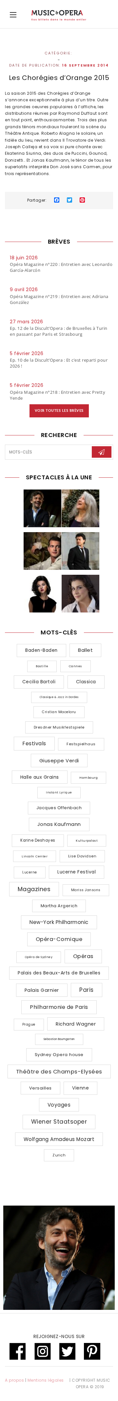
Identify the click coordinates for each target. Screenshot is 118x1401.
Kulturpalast (87, 840)
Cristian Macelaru (59, 712)
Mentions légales (46, 1380)
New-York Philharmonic (59, 922)
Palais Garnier (42, 990)
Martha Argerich (59, 906)
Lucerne (29, 872)
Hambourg (88, 777)
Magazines (34, 889)
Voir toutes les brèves (59, 411)
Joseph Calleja (21, 147)
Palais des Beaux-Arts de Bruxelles (59, 973)
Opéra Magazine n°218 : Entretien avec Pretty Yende (57, 395)
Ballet (85, 650)
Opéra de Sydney (39, 957)
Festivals (34, 743)
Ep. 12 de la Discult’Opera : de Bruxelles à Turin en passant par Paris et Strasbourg (59, 331)
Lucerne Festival (76, 872)
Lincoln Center (35, 856)
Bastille (42, 666)
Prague (28, 1024)
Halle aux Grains (39, 777)
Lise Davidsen (82, 856)
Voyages (59, 1104)
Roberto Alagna (58, 133)
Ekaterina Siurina (23, 153)
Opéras (83, 956)
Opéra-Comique (59, 939)
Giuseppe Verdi (59, 760)
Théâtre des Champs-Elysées (59, 1071)
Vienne (80, 1088)
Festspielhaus (81, 744)
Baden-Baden (41, 650)
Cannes (75, 666)
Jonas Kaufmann (50, 160)
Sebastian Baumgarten (59, 1039)
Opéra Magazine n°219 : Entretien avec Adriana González (59, 299)
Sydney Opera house (59, 1054)
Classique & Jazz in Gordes (59, 697)
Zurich (59, 1155)
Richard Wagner (76, 1024)
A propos (14, 1380)
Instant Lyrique (59, 792)
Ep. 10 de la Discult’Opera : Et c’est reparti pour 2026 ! (59, 363)
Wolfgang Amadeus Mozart (59, 1139)
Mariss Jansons (86, 890)
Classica (86, 682)
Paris (86, 990)
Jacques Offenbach (59, 808)
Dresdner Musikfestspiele (59, 727)
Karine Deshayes (37, 840)
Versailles (40, 1088)
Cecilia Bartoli (39, 682)
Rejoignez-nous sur (59, 1336)
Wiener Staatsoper (59, 1122)
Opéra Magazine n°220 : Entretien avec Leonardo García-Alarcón (61, 267)
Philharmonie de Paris (59, 1007)
